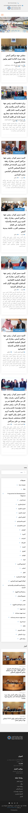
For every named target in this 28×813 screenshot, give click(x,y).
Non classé (22, 485)
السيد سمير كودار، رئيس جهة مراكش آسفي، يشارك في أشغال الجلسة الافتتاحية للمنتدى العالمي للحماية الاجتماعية (14, 342)
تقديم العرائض (19, 789)
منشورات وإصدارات (18, 791)
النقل (24, 572)
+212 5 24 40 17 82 (12, 3)
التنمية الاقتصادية (21, 526)
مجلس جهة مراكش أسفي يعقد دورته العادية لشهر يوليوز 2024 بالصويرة (14, 59)
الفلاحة (23, 555)
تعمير (24, 600)
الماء (12, 65)
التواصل (23, 530)
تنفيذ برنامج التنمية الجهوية (19, 605)
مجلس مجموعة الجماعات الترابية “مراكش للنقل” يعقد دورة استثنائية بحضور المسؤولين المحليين (15, 670)
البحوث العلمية (21, 509)
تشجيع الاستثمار (21, 596)
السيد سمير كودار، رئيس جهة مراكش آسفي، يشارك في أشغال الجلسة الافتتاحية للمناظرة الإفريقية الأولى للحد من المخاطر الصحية (14, 280)
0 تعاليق (17, 66)
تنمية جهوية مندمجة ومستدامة (18, 617)
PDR (24, 489)
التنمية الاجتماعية (21, 521)
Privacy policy (14, 810)
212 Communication (12, 807)
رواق (22, 784)
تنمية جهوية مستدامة (20, 613)
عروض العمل (20, 781)
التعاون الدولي (21, 352)
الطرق (23, 121)
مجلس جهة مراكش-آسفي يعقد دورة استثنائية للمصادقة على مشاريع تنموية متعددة (14, 696)
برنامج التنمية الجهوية (19, 120)
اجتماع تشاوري (21, 504)
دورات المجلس (21, 634)
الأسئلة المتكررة (19, 794)
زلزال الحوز (22, 639)
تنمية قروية (22, 622)
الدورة (19, 65)
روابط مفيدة (20, 786)
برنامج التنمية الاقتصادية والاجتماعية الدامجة (16, 586)
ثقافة (24, 626)
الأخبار (21, 796)
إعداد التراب (22, 500)
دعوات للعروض (21, 630)
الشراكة (15, 65)
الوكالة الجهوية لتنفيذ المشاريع (18, 581)
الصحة (22, 65)
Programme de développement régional (16, 495)
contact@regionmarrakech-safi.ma (12, 5)
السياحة (23, 538)
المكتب (23, 568)
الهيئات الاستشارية (20, 577)
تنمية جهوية (22, 609)
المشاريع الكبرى (21, 564)
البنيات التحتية (11, 120)
